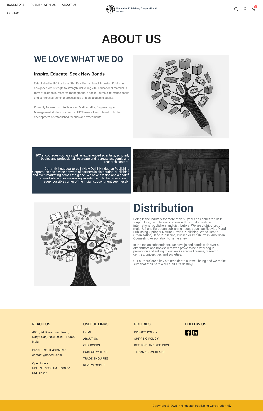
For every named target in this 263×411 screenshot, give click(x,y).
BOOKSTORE (15, 4)
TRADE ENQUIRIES (96, 358)
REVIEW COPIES (94, 365)
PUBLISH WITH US (43, 4)
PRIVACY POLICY (145, 332)
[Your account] (245, 9)
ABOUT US (69, 4)
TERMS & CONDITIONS (149, 352)
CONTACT (14, 13)
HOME (87, 332)
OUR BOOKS (91, 345)
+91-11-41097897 (54, 350)
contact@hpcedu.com (47, 355)
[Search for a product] (236, 8)
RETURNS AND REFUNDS (151, 345)
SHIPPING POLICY (146, 338)
